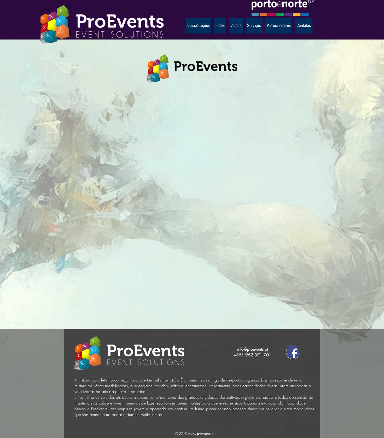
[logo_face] (293, 352)
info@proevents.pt (252, 349)
